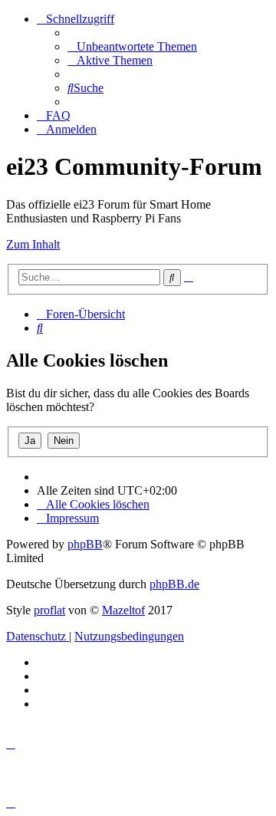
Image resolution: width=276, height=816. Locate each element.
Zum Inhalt (33, 244)
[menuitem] (132, 46)
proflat (49, 610)
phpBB (85, 544)
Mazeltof (123, 610)
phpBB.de (174, 584)
